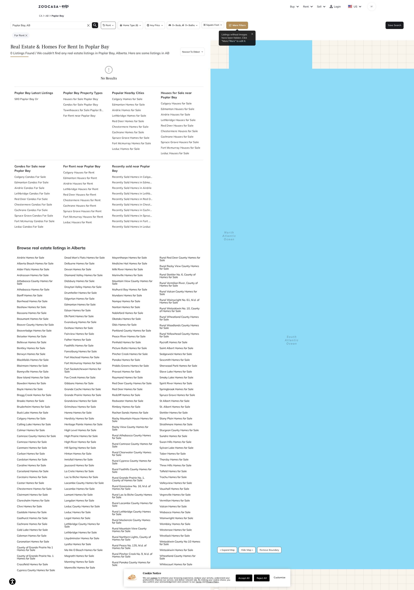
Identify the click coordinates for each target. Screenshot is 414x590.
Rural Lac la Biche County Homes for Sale (132, 496)
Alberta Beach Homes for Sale (35, 263)
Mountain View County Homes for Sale (132, 282)
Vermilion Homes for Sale (175, 500)
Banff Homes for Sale (29, 295)
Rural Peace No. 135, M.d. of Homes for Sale (129, 547)
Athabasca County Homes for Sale (35, 282)
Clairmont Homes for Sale (32, 494)
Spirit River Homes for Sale (176, 383)
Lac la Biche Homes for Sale (81, 477)
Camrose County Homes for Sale (36, 436)
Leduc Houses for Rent (77, 222)
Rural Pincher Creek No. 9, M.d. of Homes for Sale (132, 555)
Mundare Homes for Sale (127, 295)
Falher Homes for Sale (77, 339)
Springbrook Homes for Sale (176, 389)
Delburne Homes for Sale (79, 263)
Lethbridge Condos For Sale (32, 193)
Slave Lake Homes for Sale (176, 371)
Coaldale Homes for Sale (32, 512)
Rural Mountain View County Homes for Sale (129, 530)
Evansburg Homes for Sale (80, 322)
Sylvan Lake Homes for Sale (176, 447)
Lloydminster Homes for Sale (81, 538)
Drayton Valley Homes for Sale (83, 286)
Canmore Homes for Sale (32, 447)
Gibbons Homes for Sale (79, 383)
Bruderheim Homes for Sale (33, 406)
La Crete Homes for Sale (79, 471)
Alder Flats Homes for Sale (33, 269)
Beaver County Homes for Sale (35, 324)
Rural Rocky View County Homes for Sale (179, 267)
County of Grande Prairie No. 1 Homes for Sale (35, 557)
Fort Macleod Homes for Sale (81, 357)
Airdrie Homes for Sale (126, 110)
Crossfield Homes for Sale (32, 564)
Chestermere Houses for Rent (82, 200)
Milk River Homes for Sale (127, 269)
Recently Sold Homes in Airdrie (132, 188)
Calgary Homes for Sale (127, 99)
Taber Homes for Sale (173, 453)
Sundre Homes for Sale (173, 436)
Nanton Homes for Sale (126, 307)
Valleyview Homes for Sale (176, 483)
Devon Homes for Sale (77, 269)
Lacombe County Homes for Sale (84, 483)
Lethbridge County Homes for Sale (82, 525)
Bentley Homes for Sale (31, 348)
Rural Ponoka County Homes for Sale (131, 564)
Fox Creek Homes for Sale (79, 377)
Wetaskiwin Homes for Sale (176, 550)
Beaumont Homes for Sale (32, 318)
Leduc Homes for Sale (126, 148)
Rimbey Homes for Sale (126, 406)
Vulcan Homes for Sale (173, 506)
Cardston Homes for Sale (32, 459)
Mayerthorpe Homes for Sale (129, 257)
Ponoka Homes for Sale (126, 359)
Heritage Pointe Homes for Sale (83, 424)
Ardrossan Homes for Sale (33, 275)
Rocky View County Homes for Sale (130, 428)
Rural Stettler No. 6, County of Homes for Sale (178, 276)
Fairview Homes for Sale (79, 333)
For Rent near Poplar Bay (79, 115)
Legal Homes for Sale (77, 518)
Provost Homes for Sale (126, 371)
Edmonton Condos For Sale (31, 182)
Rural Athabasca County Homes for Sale (131, 437)
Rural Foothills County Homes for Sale (131, 470)
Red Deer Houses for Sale (177, 125)
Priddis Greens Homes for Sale (130, 365)
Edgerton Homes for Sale (79, 298)
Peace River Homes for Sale (129, 336)
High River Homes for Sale (80, 441)
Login (337, 6)
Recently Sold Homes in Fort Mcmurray (132, 221)
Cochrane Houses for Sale (177, 136)
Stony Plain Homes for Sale (176, 418)
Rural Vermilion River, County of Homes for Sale (179, 284)
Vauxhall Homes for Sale (174, 488)
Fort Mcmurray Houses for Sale (180, 147)
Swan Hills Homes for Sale (175, 441)
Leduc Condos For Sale (28, 226)
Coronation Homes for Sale (33, 541)
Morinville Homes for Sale (127, 275)
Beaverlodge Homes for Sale (34, 330)
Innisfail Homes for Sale (78, 459)
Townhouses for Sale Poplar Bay (83, 110)
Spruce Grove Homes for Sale (130, 137)
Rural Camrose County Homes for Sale (132, 445)
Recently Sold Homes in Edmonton (132, 182)
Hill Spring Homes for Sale (80, 447)
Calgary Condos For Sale (30, 176)
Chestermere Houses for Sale (179, 131)
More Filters (239, 25)
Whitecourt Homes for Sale (176, 564)
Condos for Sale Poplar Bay (80, 104)
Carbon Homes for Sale (31, 453)
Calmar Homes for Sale (31, 430)
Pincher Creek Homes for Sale (130, 354)
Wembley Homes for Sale (175, 524)
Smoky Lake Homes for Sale (176, 377)
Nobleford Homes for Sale (127, 313)
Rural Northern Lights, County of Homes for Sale (131, 538)
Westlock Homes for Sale (175, 535)
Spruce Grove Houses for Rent (82, 211)
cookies (153, 577)
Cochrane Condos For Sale (31, 210)
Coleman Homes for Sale (32, 535)
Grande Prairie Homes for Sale (82, 395)
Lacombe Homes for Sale (79, 488)
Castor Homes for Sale (30, 483)
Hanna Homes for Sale (78, 412)
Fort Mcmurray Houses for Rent (83, 216)
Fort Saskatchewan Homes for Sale (82, 370)
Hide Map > (247, 549)
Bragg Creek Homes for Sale (34, 395)
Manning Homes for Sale (79, 561)
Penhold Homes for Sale (126, 342)
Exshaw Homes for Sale (78, 328)
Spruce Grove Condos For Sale (33, 215)
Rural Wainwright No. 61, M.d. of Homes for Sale (179, 301)
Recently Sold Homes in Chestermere (132, 204)
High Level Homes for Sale (80, 430)
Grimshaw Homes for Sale (80, 406)
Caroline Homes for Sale (31, 465)
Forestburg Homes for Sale (80, 351)
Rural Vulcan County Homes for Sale (178, 293)
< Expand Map (227, 549)
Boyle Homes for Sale (30, 389)
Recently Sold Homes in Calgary (132, 176)
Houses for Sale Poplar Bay (80, 99)
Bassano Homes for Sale (32, 313)
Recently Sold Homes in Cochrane (132, 210)
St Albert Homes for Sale (175, 400)
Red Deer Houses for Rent (79, 194)
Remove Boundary (269, 549)
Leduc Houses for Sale (175, 153)
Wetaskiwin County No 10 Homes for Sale (180, 543)
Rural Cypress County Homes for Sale (131, 462)
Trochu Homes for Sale (173, 477)
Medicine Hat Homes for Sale (129, 263)
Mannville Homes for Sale (79, 567)
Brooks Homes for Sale (30, 400)
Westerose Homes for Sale (176, 529)
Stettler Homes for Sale (174, 412)
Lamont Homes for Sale (78, 494)
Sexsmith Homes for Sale (175, 359)
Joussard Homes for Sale (79, 465)
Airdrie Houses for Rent (78, 183)
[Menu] (371, 6)
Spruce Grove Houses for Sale (180, 142)
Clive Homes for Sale (29, 506)
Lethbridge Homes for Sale (129, 115)
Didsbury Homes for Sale (79, 281)
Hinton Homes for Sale (77, 453)
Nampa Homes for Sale (126, 301)
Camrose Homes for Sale (32, 441)
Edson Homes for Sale (77, 310)
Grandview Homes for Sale (80, 400)
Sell (319, 6)
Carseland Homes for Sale (32, 471)
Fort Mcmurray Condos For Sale (34, 221)
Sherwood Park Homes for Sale (178, 365)
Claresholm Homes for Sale (33, 500)
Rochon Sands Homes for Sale (130, 412)
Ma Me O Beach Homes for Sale (83, 550)
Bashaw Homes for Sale (31, 307)
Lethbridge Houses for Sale (178, 120)
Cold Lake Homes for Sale (32, 529)
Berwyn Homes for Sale (31, 354)
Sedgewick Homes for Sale (176, 354)
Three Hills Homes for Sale (175, 465)
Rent (306, 6)
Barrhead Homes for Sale (32, 301)
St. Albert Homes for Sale (175, 406)
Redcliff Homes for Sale (126, 395)
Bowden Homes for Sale (31, 383)
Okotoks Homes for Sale (126, 318)
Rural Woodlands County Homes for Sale (179, 327)
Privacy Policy (212, 581)
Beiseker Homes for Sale (31, 336)
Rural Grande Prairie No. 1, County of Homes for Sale (128, 479)
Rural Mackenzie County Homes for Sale (131, 521)
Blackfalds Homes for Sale (33, 359)
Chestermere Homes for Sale (130, 126)
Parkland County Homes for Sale (131, 330)
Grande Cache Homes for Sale (82, 389)
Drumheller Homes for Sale (80, 292)
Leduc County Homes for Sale (82, 506)
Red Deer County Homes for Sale (132, 383)
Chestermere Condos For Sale (33, 204)
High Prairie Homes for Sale (81, 436)
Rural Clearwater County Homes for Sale (131, 454)
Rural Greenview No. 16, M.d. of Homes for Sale (131, 487)
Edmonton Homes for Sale (128, 104)
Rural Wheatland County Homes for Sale (179, 318)
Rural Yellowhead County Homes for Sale (179, 335)
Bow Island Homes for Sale (33, 377)
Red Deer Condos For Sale (31, 199)
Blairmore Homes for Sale (32, 365)
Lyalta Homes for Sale (77, 544)
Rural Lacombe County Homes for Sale (132, 504)
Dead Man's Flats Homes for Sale (84, 257)
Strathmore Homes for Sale (176, 424)
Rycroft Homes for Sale (173, 342)
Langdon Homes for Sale (79, 500)
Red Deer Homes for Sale (128, 121)
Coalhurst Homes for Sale (32, 518)
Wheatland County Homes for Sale (178, 557)
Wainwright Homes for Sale (176, 518)
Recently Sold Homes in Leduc (131, 226)
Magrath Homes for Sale (79, 555)
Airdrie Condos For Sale (29, 188)
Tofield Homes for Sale (173, 471)
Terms (199, 581)
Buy (292, 6)
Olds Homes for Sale (124, 324)
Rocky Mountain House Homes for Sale (132, 420)
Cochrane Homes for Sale (128, 132)
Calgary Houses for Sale (176, 103)
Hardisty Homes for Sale (79, 418)
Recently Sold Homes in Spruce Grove (132, 215)
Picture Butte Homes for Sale (129, 348)
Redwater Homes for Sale (127, 400)
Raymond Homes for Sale (127, 377)
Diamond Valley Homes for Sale (83, 275)
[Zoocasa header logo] (53, 6)
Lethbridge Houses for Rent (80, 189)
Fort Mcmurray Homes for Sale (131, 143)
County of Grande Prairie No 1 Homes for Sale (35, 549)
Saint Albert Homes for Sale (176, 348)
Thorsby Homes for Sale (174, 459)
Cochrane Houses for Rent (79, 205)
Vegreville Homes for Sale (175, 494)
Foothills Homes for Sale (79, 345)
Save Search (394, 25)
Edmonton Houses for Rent (80, 178)
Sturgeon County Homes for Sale (179, 430)
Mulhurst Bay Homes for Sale (129, 289)
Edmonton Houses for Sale (177, 109)
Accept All (244, 578)
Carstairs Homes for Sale (32, 477)
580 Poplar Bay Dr (26, 99)
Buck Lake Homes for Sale (32, 412)
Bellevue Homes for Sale (31, 342)
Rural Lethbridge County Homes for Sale (131, 513)
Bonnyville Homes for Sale (32, 371)
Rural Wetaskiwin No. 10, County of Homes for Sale (180, 310)
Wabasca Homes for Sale (175, 512)
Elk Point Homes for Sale (79, 316)
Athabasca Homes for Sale (33, 289)
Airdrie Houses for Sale (175, 114)
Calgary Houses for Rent (79, 172)
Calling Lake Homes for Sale (34, 424)
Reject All (262, 578)
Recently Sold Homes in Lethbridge (132, 193)
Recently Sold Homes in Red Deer (132, 199)
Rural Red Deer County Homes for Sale (180, 259)
